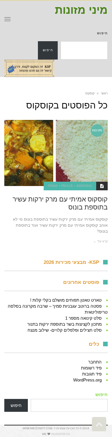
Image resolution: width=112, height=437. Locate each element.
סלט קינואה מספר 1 (83, 318)
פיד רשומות (91, 367)
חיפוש (102, 33)
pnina (52, 185)
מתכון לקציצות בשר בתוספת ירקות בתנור (64, 324)
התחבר (95, 361)
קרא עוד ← (100, 241)
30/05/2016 (84, 185)
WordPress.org (87, 379)
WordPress (60, 434)
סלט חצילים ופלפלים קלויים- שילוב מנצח (65, 330)
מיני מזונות (81, 10)
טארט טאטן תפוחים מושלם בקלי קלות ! (66, 300)
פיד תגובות (92, 373)
